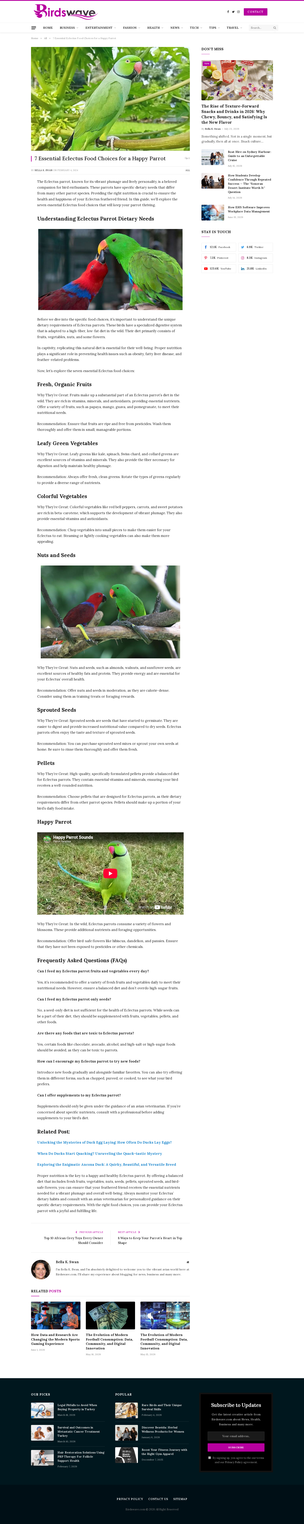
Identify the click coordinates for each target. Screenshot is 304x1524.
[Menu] (33, 28)
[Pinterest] (16, 224)
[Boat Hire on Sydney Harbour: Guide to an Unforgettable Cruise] (212, 157)
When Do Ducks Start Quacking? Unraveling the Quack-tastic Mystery (99, 1153)
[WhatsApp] (16, 234)
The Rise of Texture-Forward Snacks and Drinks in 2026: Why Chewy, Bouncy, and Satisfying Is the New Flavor (234, 114)
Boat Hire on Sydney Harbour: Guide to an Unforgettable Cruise (249, 156)
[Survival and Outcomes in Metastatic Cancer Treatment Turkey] (42, 1433)
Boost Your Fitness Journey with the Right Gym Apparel (164, 1452)
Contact (255, 12)
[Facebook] (16, 192)
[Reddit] (16, 245)
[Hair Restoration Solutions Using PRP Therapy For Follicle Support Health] (42, 1458)
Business (67, 28)
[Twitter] (16, 203)
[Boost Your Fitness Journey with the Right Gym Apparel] (126, 1455)
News (175, 28)
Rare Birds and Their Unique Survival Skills (162, 1407)
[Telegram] (16, 256)
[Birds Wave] (65, 11)
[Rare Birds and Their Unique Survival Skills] (126, 1410)
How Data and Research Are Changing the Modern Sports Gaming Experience (55, 1339)
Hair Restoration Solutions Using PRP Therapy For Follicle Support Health (80, 1457)
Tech (194, 28)
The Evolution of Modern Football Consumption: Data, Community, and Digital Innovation (109, 1341)
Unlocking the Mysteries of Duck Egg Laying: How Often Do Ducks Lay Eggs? (104, 1142)
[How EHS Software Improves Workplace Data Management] (212, 212)
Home (48, 28)
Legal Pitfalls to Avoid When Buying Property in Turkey (77, 1407)
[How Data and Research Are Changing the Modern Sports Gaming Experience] (55, 1315)
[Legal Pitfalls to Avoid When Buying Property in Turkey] (42, 1410)
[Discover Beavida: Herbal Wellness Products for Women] (126, 1433)
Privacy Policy (234, 1462)
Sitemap (180, 1499)
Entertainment (99, 28)
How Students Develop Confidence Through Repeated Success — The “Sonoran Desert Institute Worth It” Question (249, 184)
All (188, 170)
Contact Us (158, 1499)
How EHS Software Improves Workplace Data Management (249, 209)
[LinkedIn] (16, 213)
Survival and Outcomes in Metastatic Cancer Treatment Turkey (78, 1432)
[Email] (16, 266)
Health (153, 28)
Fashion (130, 28)
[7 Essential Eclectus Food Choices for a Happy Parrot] (110, 99)
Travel (233, 28)
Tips (212, 28)
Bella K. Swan (43, 170)
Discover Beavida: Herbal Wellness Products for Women (163, 1429)
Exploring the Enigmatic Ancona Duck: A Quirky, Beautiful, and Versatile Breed (106, 1164)
